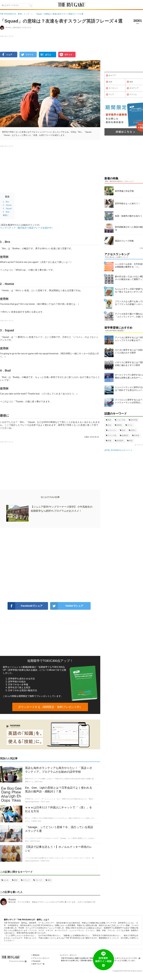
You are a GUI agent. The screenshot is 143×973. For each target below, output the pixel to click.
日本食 (136, 435)
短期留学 (125, 435)
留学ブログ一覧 (39, 964)
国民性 (119, 425)
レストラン (112, 430)
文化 (109, 425)
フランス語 (112, 435)
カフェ (129, 425)
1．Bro (6, 202)
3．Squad (7, 208)
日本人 (133, 430)
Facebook (36, 961)
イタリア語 (121, 420)
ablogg (21, 961)
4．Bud (6, 212)
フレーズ (38, 880)
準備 (109, 441)
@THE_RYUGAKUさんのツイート (118, 450)
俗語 (49, 880)
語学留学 (120, 441)
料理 (130, 441)
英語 (15, 880)
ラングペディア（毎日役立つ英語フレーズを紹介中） (27, 228)
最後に (6, 215)
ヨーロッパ (113, 88)
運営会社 (36, 955)
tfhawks (12, 899)
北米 (110, 82)
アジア (111, 94)
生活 (123, 430)
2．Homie (7, 205)
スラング (26, 880)
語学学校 (134, 420)
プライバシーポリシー (41, 958)
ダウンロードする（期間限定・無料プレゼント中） (50, 706)
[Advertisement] (50, 565)
